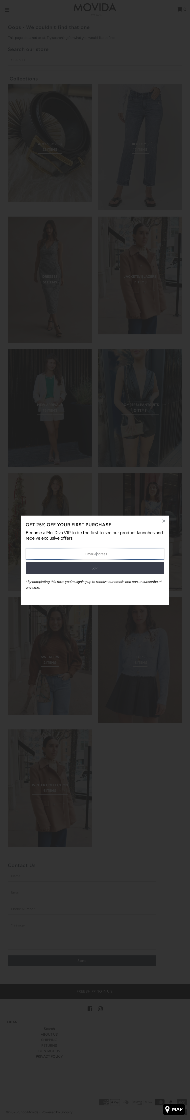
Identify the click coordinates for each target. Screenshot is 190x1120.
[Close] (163, 521)
